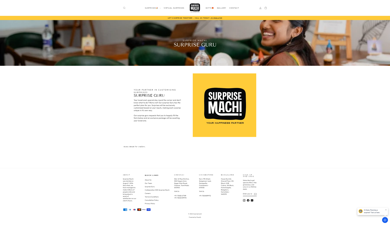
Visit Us (176, 191)
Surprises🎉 (152, 8)
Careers (148, 193)
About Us (148, 180)
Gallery (221, 8)
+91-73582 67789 (180, 196)
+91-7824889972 (205, 196)
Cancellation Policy (152, 200)
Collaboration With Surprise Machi (157, 190)
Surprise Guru (150, 187)
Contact (234, 8)
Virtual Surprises (174, 8)
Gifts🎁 (210, 8)
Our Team (148, 183)
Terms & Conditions (152, 197)
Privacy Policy (150, 203)
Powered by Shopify (195, 217)
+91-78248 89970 (180, 198)
